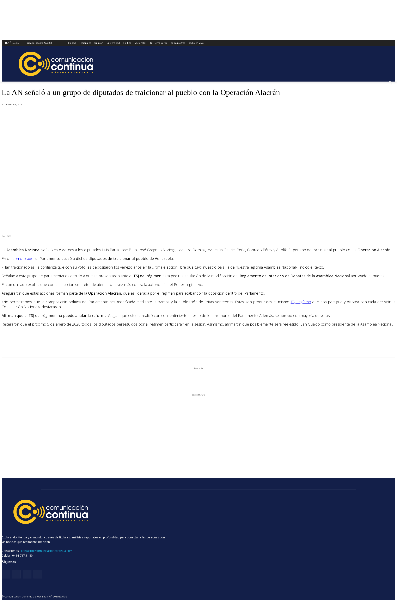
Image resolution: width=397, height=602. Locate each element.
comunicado (23, 258)
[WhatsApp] (69, 115)
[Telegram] (84, 115)
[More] (99, 115)
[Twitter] (54, 115)
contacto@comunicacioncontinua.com (47, 551)
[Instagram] (16, 574)
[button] (390, 83)
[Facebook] (39, 115)
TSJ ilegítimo (301, 301)
